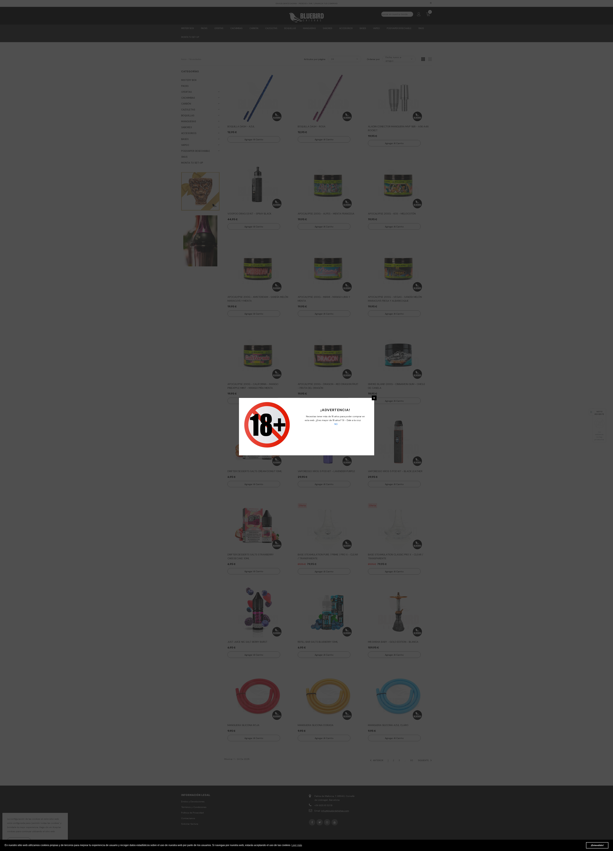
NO (336, 424)
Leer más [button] (296, 845)
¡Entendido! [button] (597, 845)
